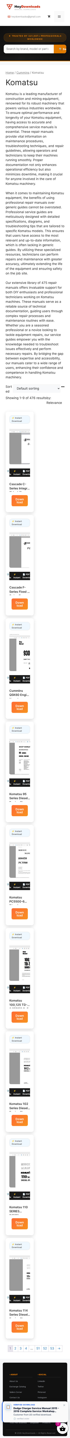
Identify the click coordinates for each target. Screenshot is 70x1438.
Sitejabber (34, 1423)
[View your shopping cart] (49, 16)
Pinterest (42, 1392)
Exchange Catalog (18, 1386)
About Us (14, 1381)
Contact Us (15, 1397)
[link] (35, 1411)
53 (52, 1348)
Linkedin (41, 1381)
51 (38, 1348)
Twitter (41, 1386)
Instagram (42, 1397)
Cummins (22, 72)
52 (45, 1348)
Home (10, 72)
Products (46, 1423)
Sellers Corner (16, 1392)
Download (19, 500)
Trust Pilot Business (18, 1423)
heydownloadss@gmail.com (26, 16)
